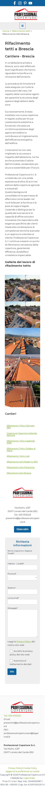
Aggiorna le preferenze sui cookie (22, 771)
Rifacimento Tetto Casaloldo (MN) (21, 442)
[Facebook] (14, 3)
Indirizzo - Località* (16, 564)
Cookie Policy (30, 768)
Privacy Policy (23, 641)
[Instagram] (20, 3)
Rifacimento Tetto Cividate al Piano (21, 449)
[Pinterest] (25, 3)
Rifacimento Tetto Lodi (18, 456)
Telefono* (12, 588)
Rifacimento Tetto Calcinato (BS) (20, 427)
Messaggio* (13, 608)
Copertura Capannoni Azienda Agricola (22, 434)
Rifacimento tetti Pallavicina (20, 467)
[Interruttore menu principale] (23, 26)
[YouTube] (30, 3)
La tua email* (13, 598)
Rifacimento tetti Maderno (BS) (22, 462)
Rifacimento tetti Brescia (19, 473)
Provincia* (12, 574)
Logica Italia (29, 778)
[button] (22, 529)
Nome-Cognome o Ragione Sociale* (20, 552)
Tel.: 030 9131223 (12, 715)
